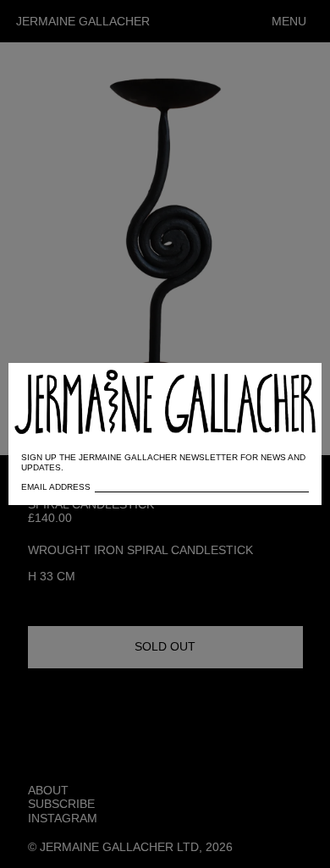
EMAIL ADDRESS (56, 487)
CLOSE (284, 384)
